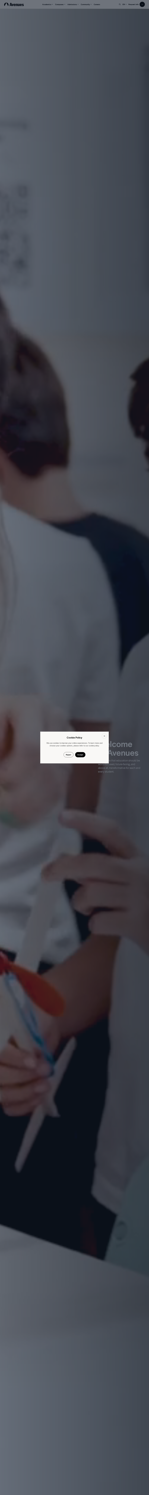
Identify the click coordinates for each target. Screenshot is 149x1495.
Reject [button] (68, 754)
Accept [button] (80, 754)
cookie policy (94, 745)
